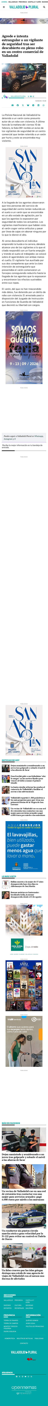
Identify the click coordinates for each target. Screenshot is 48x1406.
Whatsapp (38, 436)
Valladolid (13, 2)
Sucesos (7, 1305)
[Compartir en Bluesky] (28, 105)
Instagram (8, 439)
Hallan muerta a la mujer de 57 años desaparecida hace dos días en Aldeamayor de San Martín (27, 884)
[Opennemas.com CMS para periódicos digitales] (24, 1390)
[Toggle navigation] (4, 7)
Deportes (7, 1308)
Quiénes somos (32, 1320)
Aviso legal (30, 1323)
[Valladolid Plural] (23, 7)
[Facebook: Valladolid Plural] (31, 96)
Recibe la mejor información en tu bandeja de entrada (22, 446)
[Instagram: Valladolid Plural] (33, 96)
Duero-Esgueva (10, 1331)
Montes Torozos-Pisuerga (11, 1327)
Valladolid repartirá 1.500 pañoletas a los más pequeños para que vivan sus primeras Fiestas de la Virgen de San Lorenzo (28, 801)
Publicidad (39, 1338)
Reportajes (19, 1308)
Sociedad (29, 1305)
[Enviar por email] (12, 105)
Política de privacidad (35, 1326)
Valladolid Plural (18, 96)
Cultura (18, 1305)
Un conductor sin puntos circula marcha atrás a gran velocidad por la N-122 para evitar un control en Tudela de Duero (24, 1235)
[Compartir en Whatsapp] (43, 105)
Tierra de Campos (11, 1323)
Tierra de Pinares (11, 1320)
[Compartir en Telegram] (33, 105)
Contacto (24, 1343)
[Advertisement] (24, 407)
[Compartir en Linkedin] (38, 105)
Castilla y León (34, 2)
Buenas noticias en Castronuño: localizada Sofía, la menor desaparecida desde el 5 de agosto (26, 894)
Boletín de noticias (25, 1338)
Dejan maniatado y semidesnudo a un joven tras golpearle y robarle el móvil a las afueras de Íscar (28, 767)
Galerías (29, 1308)
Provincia (23, 2)
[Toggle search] (44, 7)
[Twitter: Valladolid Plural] (28, 96)
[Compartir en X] (22, 105)
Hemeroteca (10, 1338)
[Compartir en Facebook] (17, 105)
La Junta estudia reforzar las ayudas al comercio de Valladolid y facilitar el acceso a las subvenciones (28, 789)
